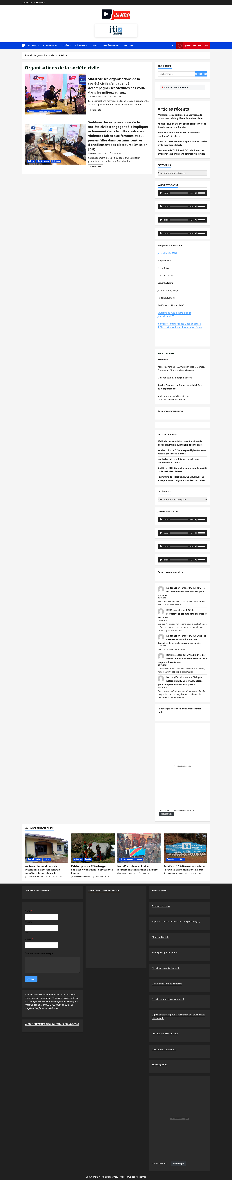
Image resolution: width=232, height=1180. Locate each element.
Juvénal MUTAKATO (167, 253)
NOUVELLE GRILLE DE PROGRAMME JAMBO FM (176, 810)
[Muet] (196, 193)
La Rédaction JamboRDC (99, 96)
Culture (31, 161)
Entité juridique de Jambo (164, 952)
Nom (27, 932)
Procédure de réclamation (165, 1033)
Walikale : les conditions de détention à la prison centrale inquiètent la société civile (43, 870)
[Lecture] (161, 193)
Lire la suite (96, 110)
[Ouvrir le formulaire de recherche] (173, 45)
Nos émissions (111, 45)
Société (65, 45)
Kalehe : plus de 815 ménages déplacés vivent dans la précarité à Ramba (92, 870)
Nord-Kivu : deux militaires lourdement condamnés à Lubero (137, 868)
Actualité (49, 45)
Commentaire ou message (39, 953)
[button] (23, 45)
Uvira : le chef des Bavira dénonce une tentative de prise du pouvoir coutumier (182, 639)
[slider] (202, 192)
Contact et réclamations (38, 890)
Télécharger (166, 814)
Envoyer (31, 978)
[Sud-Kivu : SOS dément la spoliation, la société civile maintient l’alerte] (185, 848)
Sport (94, 45)
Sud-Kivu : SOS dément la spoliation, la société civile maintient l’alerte (185, 868)
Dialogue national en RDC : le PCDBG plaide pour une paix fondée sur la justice (180, 681)
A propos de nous (161, 906)
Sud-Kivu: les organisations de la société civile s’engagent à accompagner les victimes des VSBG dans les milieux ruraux (55, 94)
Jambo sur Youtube (196, 45)
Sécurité (80, 45)
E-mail (29, 939)
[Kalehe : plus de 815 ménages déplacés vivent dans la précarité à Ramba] (93, 848)
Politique (57, 111)
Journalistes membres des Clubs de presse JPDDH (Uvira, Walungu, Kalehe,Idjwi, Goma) (180, 325)
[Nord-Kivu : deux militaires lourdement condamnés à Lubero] (139, 848)
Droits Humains (34, 859)
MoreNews (125, 1176)
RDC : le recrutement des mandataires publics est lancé (182, 591)
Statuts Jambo (159, 1064)
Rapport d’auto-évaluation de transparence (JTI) (176, 921)
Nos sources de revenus (164, 1049)
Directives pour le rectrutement (168, 999)
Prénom (28, 922)
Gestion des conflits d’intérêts (167, 983)
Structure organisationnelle (166, 968)
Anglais (128, 45)
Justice (46, 859)
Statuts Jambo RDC (159, 1163)
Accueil (32, 45)
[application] (182, 193)
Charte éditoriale (160, 937)
